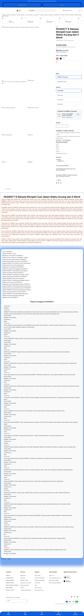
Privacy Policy (38, 587)
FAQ (36, 585)
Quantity (58, 122)
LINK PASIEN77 (9, 587)
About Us (51, 575)
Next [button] (81, 1)
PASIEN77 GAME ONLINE (75, 14)
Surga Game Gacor (62, 81)
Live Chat (75, 614)
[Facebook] (57, 183)
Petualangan (60, 90)
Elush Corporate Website (55, 582)
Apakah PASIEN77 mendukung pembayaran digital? (16, 289)
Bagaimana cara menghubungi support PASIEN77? (16, 284)
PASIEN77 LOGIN (10, 590)
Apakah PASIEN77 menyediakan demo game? (15, 270)
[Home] (25, 10)
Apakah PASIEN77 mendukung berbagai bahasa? (15, 280)
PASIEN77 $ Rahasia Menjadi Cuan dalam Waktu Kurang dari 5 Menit (42, 1)
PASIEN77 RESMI (44, 14)
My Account (37, 575)
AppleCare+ (23, 575)
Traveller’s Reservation (25, 590)
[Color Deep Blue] (61, 59)
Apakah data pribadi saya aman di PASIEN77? (15, 261)
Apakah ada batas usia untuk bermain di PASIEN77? (16, 288)
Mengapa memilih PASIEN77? (10, 297)
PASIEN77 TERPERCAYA (54, 14)
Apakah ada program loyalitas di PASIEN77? (14, 276)
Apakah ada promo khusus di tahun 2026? (14, 291)
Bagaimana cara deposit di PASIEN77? (13, 267)
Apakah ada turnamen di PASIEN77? (12, 282)
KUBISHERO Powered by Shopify (71, 603)
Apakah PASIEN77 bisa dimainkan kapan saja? (15, 293)
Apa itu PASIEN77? (7, 251)
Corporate (22, 577)
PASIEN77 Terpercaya (62, 77)
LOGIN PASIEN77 (21, 14)
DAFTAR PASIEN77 (11, 14)
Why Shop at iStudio (54, 580)
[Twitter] (59, 183)
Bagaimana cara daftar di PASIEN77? (12, 255)
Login (25, 614)
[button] (4, 15)
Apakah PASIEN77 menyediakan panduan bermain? (16, 286)
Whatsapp (58, 614)
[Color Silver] (64, 59)
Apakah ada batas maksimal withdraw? (13, 295)
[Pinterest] (61, 183)
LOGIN (62, 5)
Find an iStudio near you (55, 577)
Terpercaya (60, 95)
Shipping (64, 47)
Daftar (42, 614)
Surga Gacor (60, 99)
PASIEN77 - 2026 (6, 559)
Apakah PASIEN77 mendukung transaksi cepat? (15, 274)
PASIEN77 (4, 14)
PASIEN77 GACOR (64, 14)
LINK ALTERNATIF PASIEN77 (12, 585)
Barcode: (66, 40)
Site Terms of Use (39, 590)
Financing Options (24, 585)
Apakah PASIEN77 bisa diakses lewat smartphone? (16, 263)
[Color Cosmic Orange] (57, 58)
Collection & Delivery (40, 577)
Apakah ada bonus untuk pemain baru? (13, 265)
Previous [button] (2, 1)
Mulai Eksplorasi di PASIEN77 (62, 142)
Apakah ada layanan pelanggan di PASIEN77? (15, 269)
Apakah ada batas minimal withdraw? (12, 272)
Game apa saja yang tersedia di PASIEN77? (14, 259)
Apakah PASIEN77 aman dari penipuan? (13, 278)
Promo (8, 614)
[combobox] (42, 10)
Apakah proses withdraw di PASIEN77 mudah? (15, 257)
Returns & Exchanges (40, 580)
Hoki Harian (60, 104)
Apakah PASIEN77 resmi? (9, 253)
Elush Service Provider (25, 582)
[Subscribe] (26, 600)
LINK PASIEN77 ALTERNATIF (32, 14)
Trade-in (22, 587)
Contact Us (37, 582)
